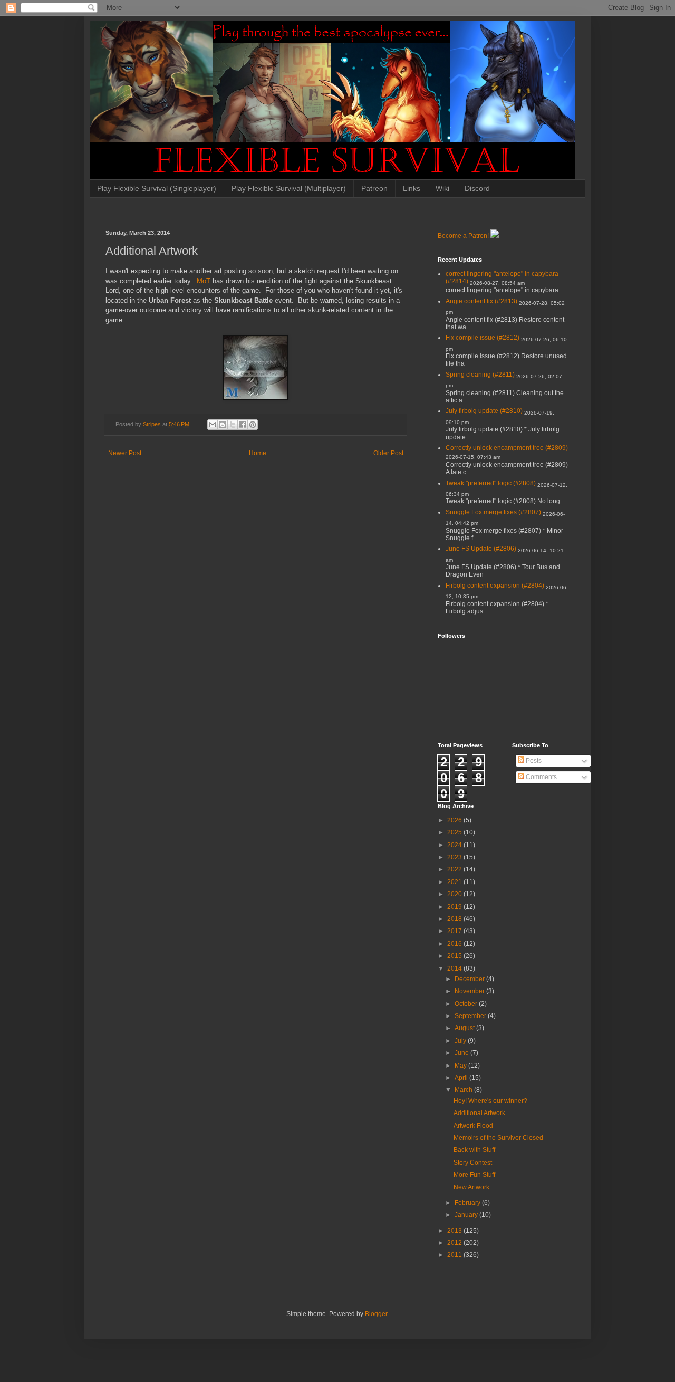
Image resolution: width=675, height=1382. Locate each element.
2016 (455, 943)
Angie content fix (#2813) (481, 301)
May (461, 1065)
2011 (455, 1255)
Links (411, 188)
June (462, 1053)
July (461, 1040)
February (468, 1202)
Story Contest (473, 1162)
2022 (455, 869)
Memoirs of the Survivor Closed (498, 1137)
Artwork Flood (473, 1125)
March (464, 1089)
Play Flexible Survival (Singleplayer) (156, 188)
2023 (455, 857)
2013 (455, 1230)
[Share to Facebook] (242, 424)
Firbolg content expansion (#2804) (495, 585)
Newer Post (124, 453)
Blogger (376, 1314)
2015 (455, 955)
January (467, 1214)
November (470, 991)
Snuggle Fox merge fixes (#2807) (493, 512)
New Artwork (471, 1187)
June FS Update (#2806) (481, 548)
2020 (455, 894)
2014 (455, 968)
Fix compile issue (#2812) (482, 337)
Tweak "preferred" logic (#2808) (491, 483)
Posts (533, 760)
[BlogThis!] (222, 424)
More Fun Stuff (474, 1174)
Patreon (374, 188)
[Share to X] (232, 424)
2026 (455, 820)
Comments (540, 777)
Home (257, 453)
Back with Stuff (474, 1150)
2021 (455, 882)
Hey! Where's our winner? (490, 1101)
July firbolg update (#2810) (484, 411)
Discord (477, 188)
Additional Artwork (479, 1113)
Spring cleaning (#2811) (480, 374)
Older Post (388, 453)
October (467, 1003)
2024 (455, 845)
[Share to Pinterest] (252, 424)
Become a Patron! (463, 235)
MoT (203, 281)
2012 (455, 1242)
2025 (455, 832)
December (470, 979)
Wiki (442, 188)
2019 (455, 906)
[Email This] (212, 424)
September (471, 1016)
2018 (455, 919)
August (465, 1028)
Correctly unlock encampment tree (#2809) (507, 448)
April (462, 1077)
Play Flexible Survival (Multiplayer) (289, 188)
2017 (455, 931)
